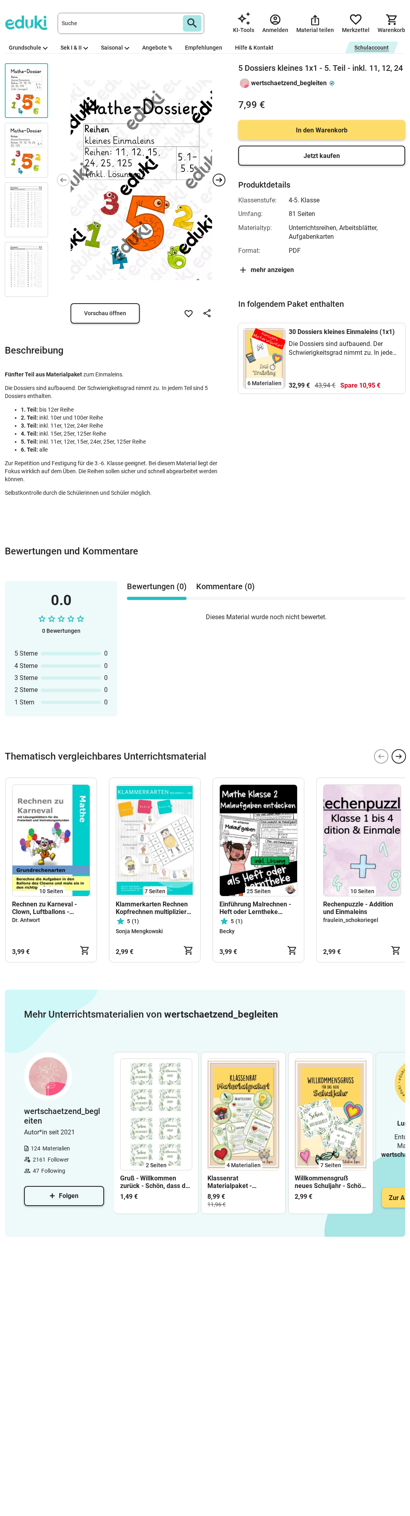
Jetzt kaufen (321, 156)
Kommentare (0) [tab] (225, 586)
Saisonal (112, 47)
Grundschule (25, 47)
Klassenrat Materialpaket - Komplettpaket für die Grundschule (238, 1182)
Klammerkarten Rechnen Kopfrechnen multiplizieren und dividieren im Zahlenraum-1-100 (155, 908)
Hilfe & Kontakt (254, 47)
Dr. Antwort (26, 920)
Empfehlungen (203, 47)
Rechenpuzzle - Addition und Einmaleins (358, 908)
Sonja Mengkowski (139, 931)
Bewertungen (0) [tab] (157, 586)
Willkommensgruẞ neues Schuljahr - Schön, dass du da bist (330, 1182)
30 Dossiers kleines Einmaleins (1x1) (342, 332)
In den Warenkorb (322, 130)
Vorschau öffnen (105, 313)
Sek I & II (71, 47)
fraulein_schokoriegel (350, 920)
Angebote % (157, 47)
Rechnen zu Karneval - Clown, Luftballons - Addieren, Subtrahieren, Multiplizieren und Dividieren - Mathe (46, 908)
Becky (227, 931)
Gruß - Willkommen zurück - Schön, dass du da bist (154, 1182)
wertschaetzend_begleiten (289, 83)
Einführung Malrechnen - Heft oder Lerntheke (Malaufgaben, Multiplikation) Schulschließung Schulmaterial (255, 908)
